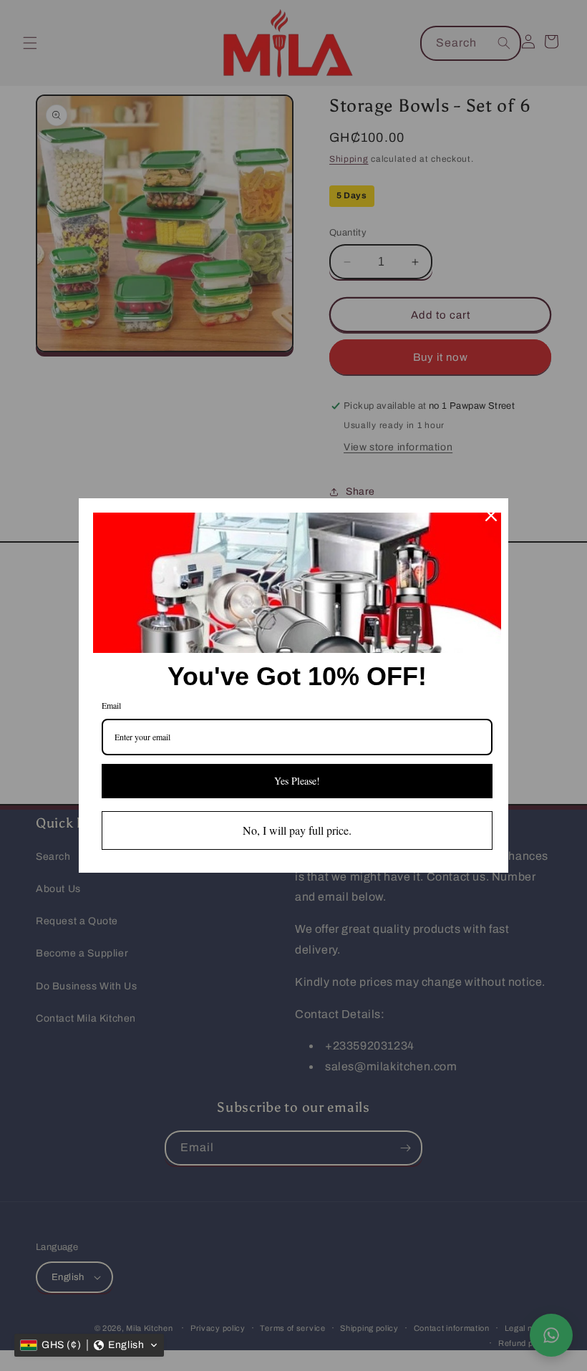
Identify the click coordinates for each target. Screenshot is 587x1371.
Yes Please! (297, 781)
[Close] (491, 515)
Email (111, 705)
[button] (89, 1345)
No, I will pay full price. (297, 830)
